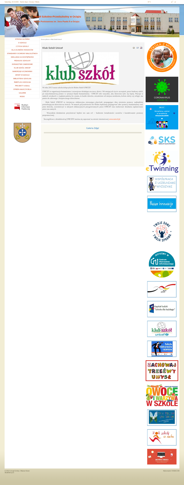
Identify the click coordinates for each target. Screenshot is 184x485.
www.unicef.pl (114, 119)
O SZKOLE (23, 43)
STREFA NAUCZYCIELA (22, 89)
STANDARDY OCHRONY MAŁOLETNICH (22, 53)
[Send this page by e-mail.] (137, 47)
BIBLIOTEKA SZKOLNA (22, 78)
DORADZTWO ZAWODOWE (22, 64)
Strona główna (45, 39)
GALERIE (22, 93)
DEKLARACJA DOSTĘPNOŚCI (22, 57)
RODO (22, 96)
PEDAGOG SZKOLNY (22, 61)
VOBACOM (175, 471)
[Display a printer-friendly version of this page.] (134, 47)
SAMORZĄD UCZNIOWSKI (22, 71)
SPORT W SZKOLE (22, 75)
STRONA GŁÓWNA (22, 39)
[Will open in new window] (22, 107)
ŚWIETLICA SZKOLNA (22, 82)
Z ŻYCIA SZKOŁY (22, 46)
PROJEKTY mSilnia (22, 86)
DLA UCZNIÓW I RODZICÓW (22, 50)
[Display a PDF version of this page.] (141, 47)
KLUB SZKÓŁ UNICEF (22, 68)
